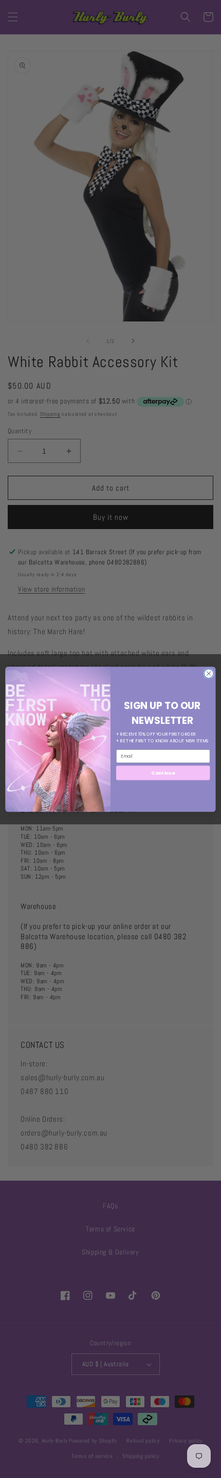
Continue (163, 772)
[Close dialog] (208, 673)
